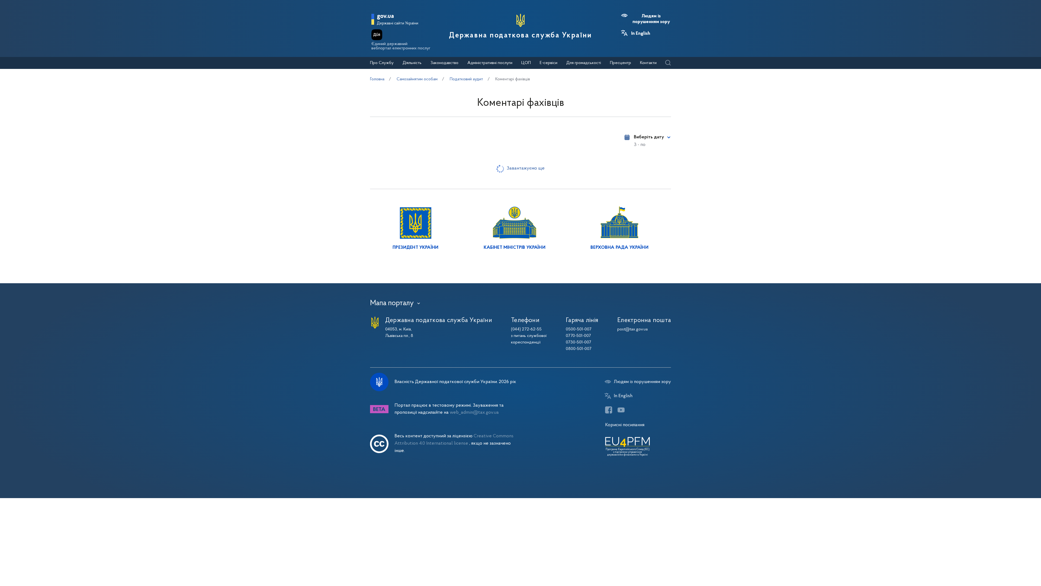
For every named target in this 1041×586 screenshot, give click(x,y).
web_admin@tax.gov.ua (474, 412)
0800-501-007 (579, 349)
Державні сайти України (397, 23)
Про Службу (382, 63)
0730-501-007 (578, 342)
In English (640, 33)
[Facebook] (608, 409)
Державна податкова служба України (520, 35)
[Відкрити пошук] (668, 63)
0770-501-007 (578, 336)
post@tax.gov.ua (632, 329)
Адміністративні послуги (489, 63)
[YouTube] (621, 409)
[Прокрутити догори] (1013, 564)
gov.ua (385, 16)
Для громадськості (583, 63)
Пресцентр (620, 63)
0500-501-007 (579, 329)
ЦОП (526, 63)
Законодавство (444, 63)
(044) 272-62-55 (526, 329)
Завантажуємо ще (526, 168)
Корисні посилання (624, 425)
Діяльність (412, 63)
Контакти (648, 63)
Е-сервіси (548, 63)
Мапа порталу (392, 303)
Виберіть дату (649, 137)
